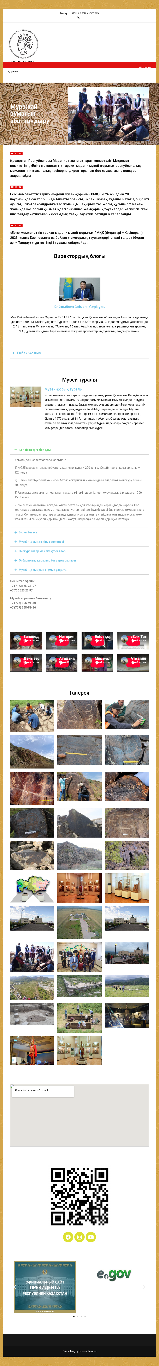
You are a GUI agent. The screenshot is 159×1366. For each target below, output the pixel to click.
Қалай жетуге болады (35, 449)
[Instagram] (79, 1237)
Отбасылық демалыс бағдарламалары (47, 560)
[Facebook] (68, 1237)
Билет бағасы (28, 532)
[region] (79, 114)
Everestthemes (87, 1351)
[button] (74, 141)
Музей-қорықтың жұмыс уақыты (43, 569)
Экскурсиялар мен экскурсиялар (42, 551)
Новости (16, 153)
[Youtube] (91, 1237)
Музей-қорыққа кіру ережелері (41, 541)
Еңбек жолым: (29, 353)
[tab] (79, 353)
